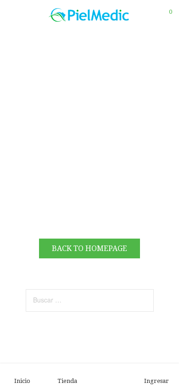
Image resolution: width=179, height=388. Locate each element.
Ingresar (156, 380)
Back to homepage (89, 248)
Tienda (67, 380)
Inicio (22, 380)
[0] (165, 15)
